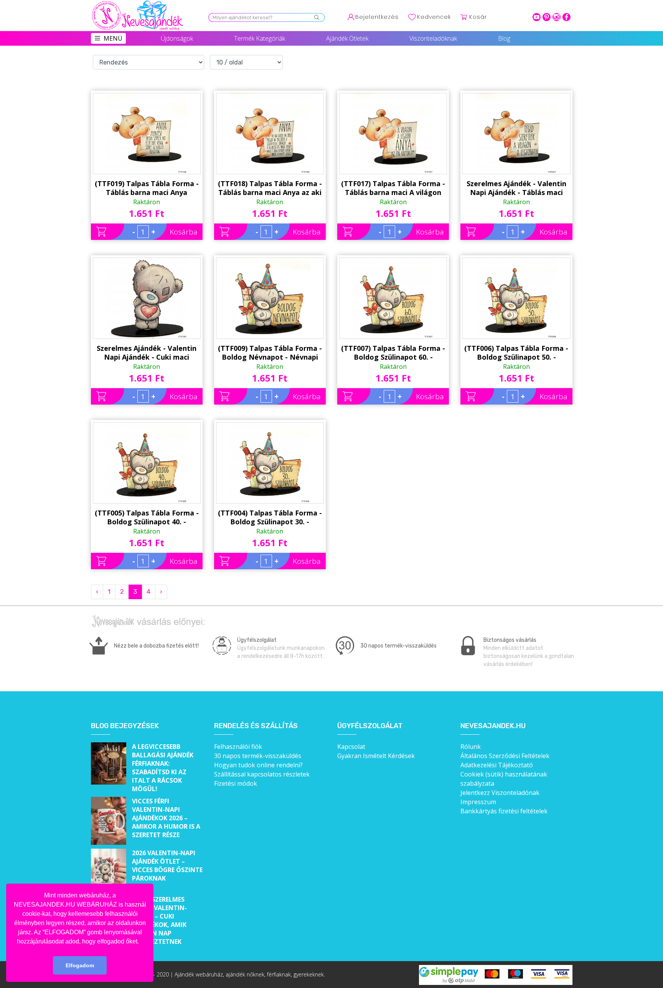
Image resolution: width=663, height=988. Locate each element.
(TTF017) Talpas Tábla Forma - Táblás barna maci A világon (393, 188)
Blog (504, 38)
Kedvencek (434, 17)
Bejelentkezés (377, 17)
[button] (141, 942)
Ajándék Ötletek (347, 38)
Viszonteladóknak (433, 38)
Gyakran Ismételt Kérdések (376, 756)
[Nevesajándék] (138, 2)
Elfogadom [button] (80, 965)
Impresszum (478, 802)
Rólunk (470, 746)
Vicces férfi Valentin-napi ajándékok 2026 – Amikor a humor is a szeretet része (166, 818)
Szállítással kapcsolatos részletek (262, 774)
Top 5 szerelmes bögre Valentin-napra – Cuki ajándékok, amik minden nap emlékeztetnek (159, 920)
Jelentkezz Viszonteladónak (499, 792)
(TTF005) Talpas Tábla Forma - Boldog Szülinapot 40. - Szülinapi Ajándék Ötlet (147, 517)
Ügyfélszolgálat (369, 726)
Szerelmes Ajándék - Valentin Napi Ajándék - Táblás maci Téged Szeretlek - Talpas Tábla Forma (516, 188)
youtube (537, 17)
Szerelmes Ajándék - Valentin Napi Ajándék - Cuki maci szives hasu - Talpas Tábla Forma (146, 353)
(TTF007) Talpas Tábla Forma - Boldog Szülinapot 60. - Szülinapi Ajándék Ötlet (393, 353)
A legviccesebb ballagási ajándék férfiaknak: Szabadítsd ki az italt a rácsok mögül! (162, 767)
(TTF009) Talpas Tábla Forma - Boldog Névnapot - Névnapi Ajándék (270, 353)
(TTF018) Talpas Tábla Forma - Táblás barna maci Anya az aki (270, 188)
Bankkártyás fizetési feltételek (504, 811)
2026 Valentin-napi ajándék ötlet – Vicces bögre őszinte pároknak (167, 865)
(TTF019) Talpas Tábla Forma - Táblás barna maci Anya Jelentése (147, 188)
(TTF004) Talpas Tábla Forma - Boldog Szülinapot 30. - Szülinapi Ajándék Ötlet (270, 517)
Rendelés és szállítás (256, 726)
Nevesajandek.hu (493, 726)
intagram (556, 17)
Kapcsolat (351, 746)
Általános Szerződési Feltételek (504, 756)
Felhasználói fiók (238, 746)
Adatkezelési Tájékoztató (496, 765)
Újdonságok (177, 38)
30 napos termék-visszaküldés (257, 756)
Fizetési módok (235, 783)
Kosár (478, 17)
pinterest (547, 17)
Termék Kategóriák (259, 38)
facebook (566, 17)
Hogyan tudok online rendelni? (258, 765)
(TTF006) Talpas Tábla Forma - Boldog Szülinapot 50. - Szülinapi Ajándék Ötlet (516, 353)
